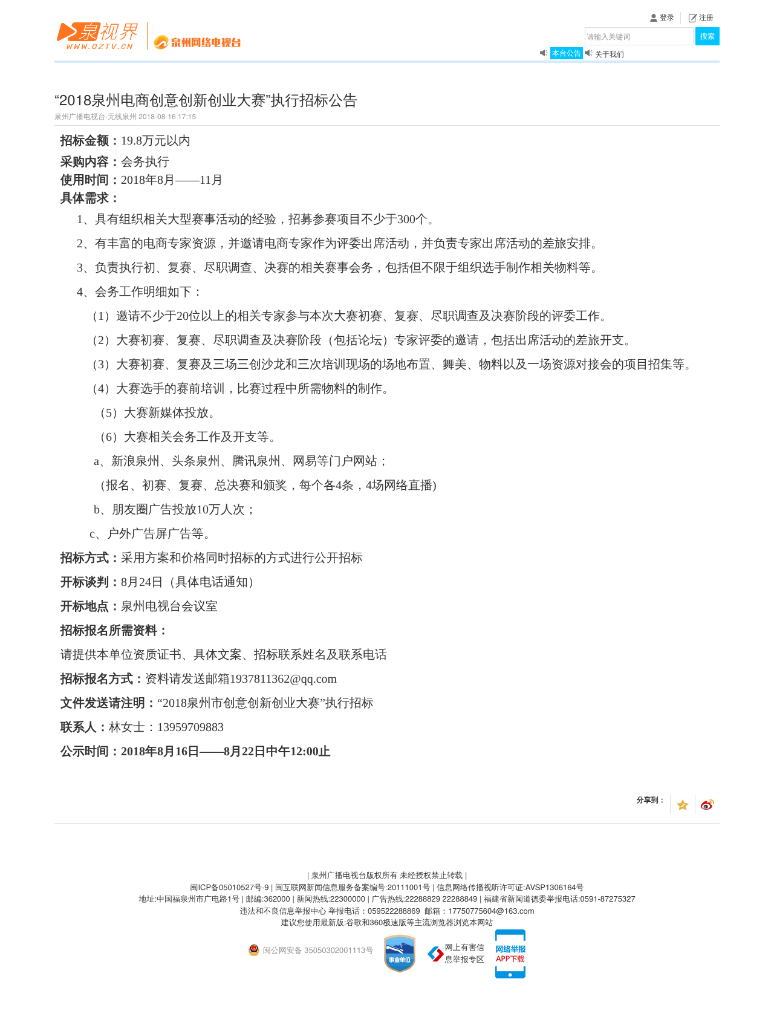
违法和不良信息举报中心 (282, 910)
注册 (706, 17)
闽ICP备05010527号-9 (229, 887)
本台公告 (566, 52)
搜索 (707, 36)
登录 (667, 17)
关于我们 (609, 46)
